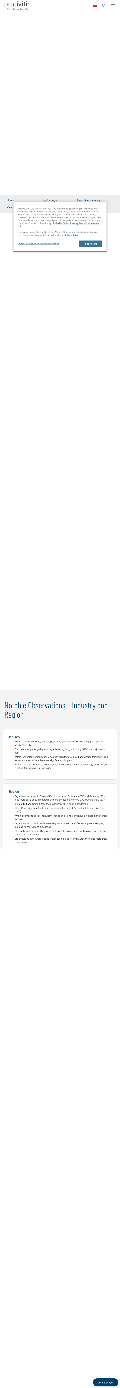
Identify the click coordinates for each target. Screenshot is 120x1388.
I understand (91, 243)
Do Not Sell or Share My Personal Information (77, 223)
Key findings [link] (49, 200)
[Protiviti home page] (23, 1324)
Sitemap (31, 1362)
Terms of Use (61, 232)
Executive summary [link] (88, 200)
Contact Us (14, 1380)
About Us (13, 1362)
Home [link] (10, 200)
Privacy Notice (71, 235)
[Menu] (113, 6)
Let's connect (105, 1382)
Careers (12, 1371)
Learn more (60, 670)
